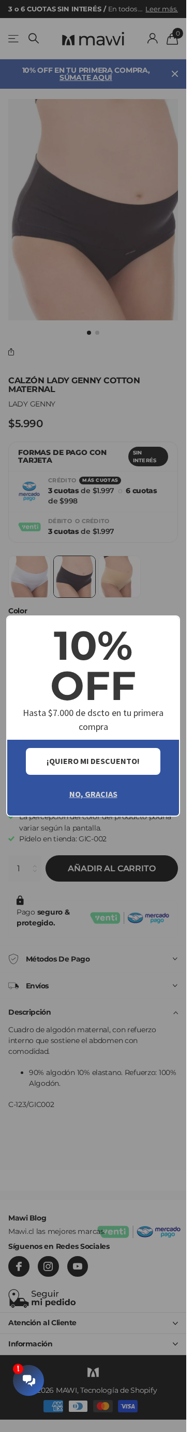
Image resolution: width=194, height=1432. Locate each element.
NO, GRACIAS (93, 794)
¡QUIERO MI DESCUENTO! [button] (93, 761)
